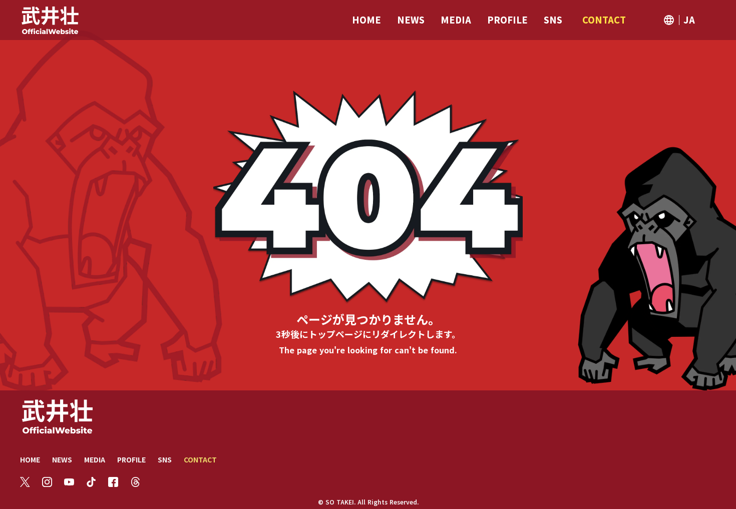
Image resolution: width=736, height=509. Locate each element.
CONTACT (200, 459)
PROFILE (131, 459)
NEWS (62, 459)
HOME (30, 459)
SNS (165, 459)
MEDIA (94, 459)
